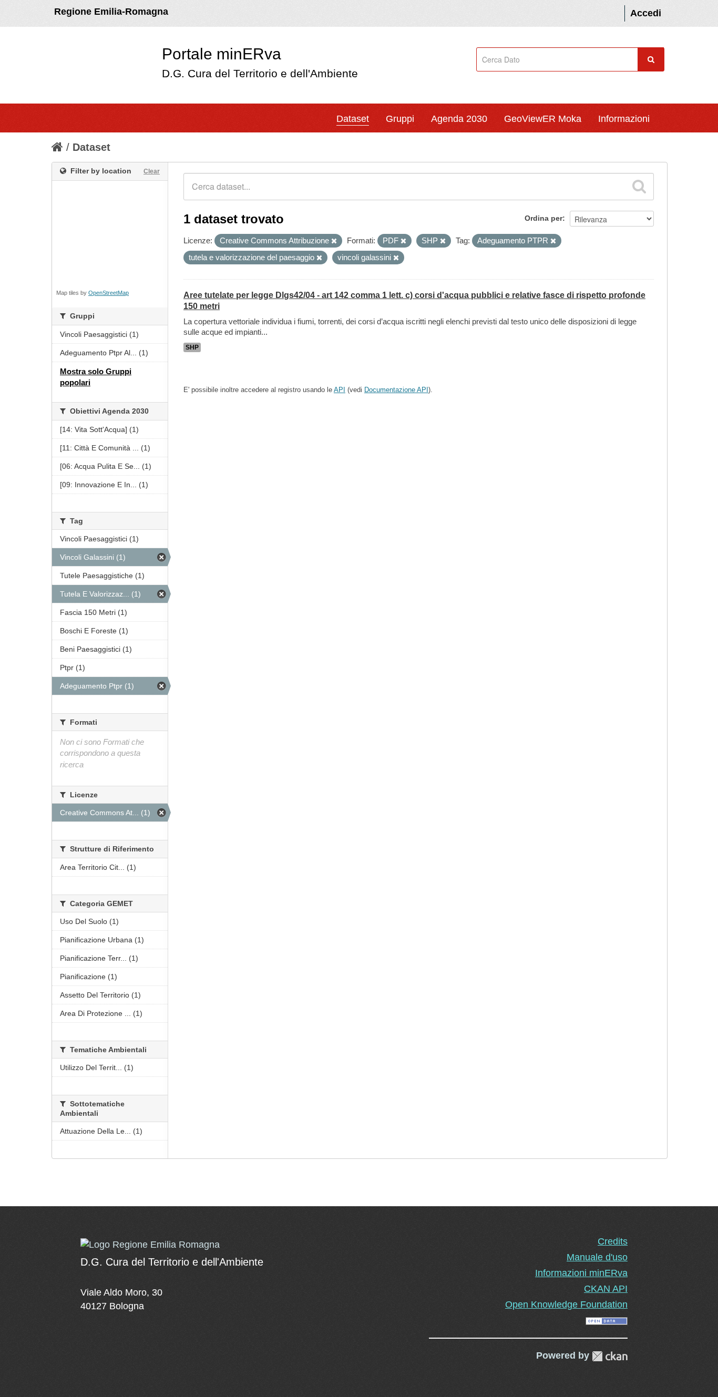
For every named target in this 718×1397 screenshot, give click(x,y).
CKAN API (606, 1288)
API (339, 390)
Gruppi (400, 119)
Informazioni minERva (581, 1273)
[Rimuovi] (334, 241)
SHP (192, 347)
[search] (639, 186)
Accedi (645, 13)
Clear (151, 171)
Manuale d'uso (597, 1257)
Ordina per (543, 218)
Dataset (352, 119)
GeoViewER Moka (542, 119)
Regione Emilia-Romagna (111, 11)
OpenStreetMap (108, 293)
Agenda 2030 (459, 119)
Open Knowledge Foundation (566, 1304)
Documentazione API (396, 390)
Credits (613, 1241)
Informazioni (624, 119)
